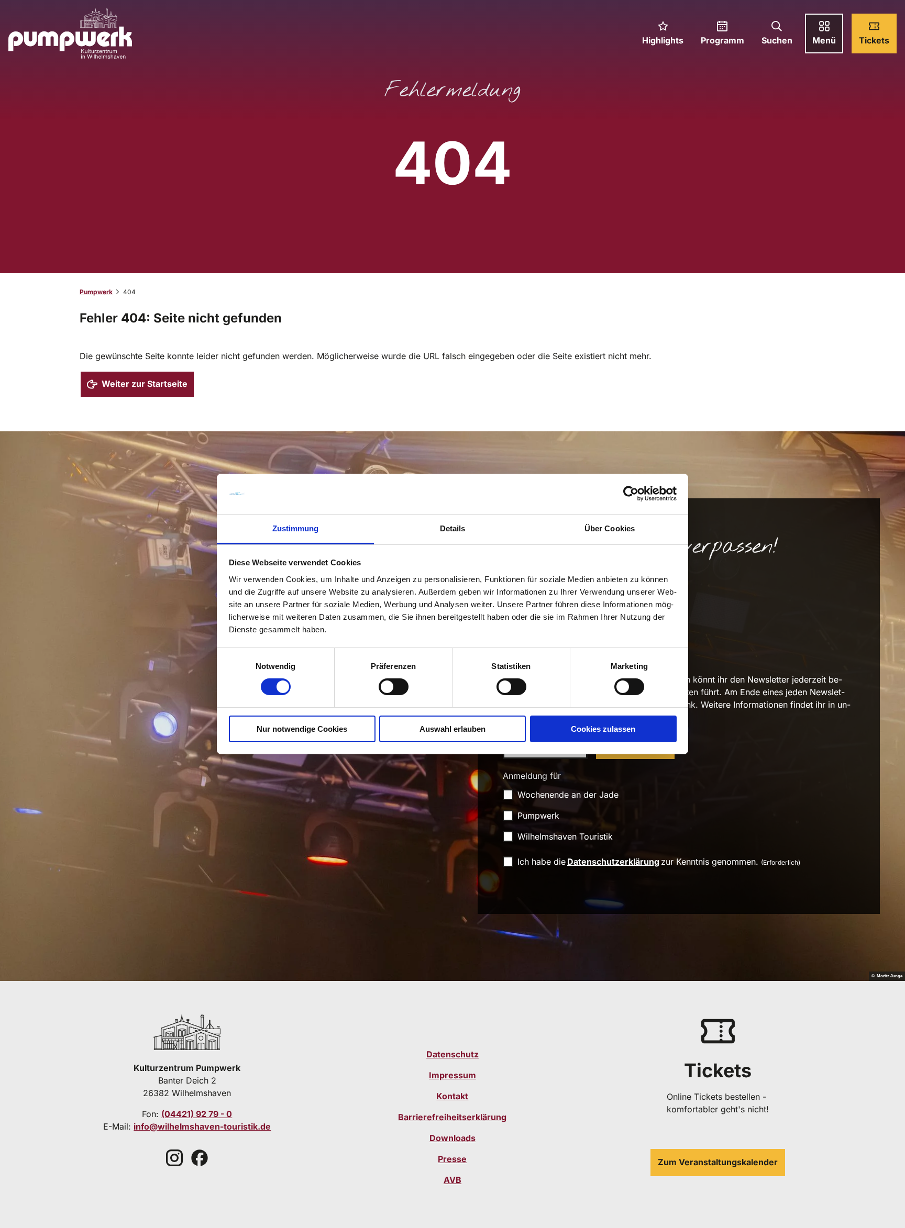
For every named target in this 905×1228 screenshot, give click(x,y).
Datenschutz (452, 1054)
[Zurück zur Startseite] (70, 33)
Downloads (452, 1138)
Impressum (452, 1075)
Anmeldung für (532, 776)
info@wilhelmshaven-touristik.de (202, 1126)
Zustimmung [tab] (295, 528)
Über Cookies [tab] (609, 528)
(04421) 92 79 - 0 (196, 1114)
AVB (452, 1180)
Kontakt (452, 1096)
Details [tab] (453, 528)
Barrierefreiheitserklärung (452, 1117)
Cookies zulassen (603, 728)
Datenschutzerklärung (613, 861)
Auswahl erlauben (452, 728)
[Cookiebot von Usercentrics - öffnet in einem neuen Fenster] (631, 493)
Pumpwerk (96, 292)
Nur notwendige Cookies (302, 728)
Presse (452, 1159)
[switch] (394, 686)
